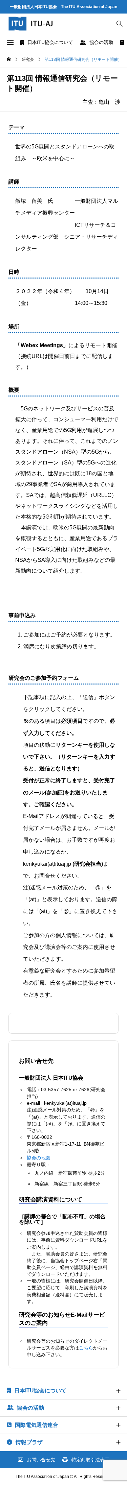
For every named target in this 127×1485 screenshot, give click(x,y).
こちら (86, 1347)
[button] (10, 42)
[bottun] (119, 23)
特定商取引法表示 (90, 1459)
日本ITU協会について (50, 42)
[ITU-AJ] (37, 24)
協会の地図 (38, 1157)
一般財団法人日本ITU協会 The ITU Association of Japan (63, 6)
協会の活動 (101, 42)
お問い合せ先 (41, 1459)
